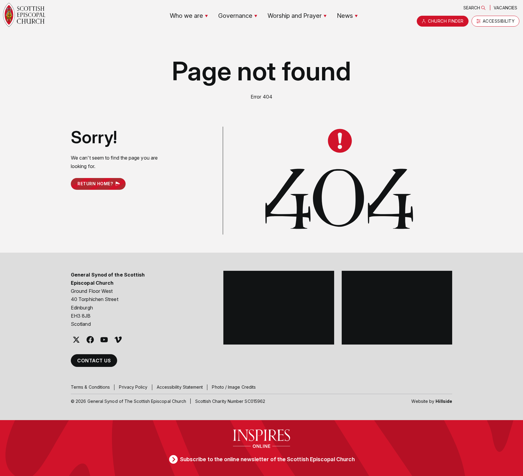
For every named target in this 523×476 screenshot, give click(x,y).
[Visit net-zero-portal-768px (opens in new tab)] (278, 308)
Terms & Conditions (90, 387)
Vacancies (505, 7)
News (345, 15)
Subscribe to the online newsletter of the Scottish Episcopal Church (267, 459)
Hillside (444, 401)
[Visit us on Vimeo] (118, 339)
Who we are (186, 15)
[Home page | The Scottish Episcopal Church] (24, 15)
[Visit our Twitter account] (76, 339)
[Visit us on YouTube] (104, 339)
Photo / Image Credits (234, 387)
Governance (235, 15)
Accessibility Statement (180, 387)
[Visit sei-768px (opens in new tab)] (397, 308)
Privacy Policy (133, 387)
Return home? (95, 183)
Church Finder (446, 21)
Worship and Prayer (295, 15)
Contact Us (94, 361)
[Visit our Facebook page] (90, 339)
